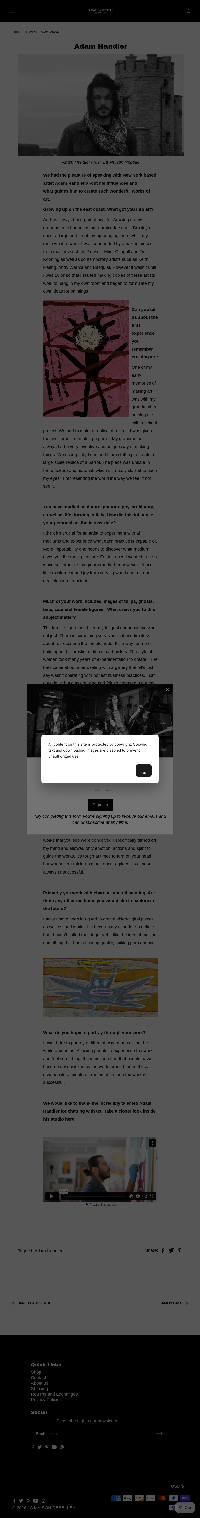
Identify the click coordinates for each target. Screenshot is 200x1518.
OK (143, 773)
